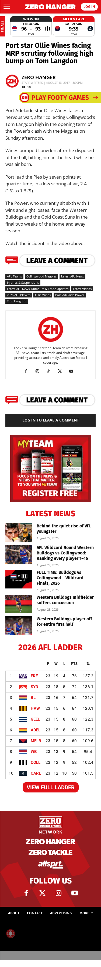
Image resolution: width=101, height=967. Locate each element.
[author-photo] (51, 342)
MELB (36, 740)
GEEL (35, 719)
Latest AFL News (72, 276)
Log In (89, 6)
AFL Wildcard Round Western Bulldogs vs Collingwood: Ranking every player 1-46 (65, 553)
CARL (36, 773)
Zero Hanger (39, 77)
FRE (34, 676)
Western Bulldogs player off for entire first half (64, 621)
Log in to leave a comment (50, 420)
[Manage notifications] (10, 933)
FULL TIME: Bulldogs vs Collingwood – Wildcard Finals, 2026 (60, 578)
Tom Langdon (16, 301)
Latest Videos (82, 289)
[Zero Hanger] (50, 6)
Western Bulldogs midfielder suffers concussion (65, 600)
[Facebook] (27, 371)
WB (34, 751)
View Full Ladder (51, 787)
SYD (34, 686)
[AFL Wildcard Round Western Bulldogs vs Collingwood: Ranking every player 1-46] (18, 554)
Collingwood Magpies (41, 276)
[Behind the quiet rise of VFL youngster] (18, 532)
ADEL (35, 730)
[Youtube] (73, 371)
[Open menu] (6, 7)
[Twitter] (42, 893)
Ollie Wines (43, 295)
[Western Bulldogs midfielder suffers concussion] (18, 604)
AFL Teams (14, 276)
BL (33, 697)
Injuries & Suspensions (23, 282)
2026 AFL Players (18, 295)
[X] (61, 371)
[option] (31, 26)
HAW (35, 708)
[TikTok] (50, 371)
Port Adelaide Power (69, 295)
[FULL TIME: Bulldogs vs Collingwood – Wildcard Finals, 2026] (18, 579)
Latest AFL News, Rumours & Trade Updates (37, 289)
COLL (35, 762)
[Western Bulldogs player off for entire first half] (18, 625)
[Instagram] (39, 371)
